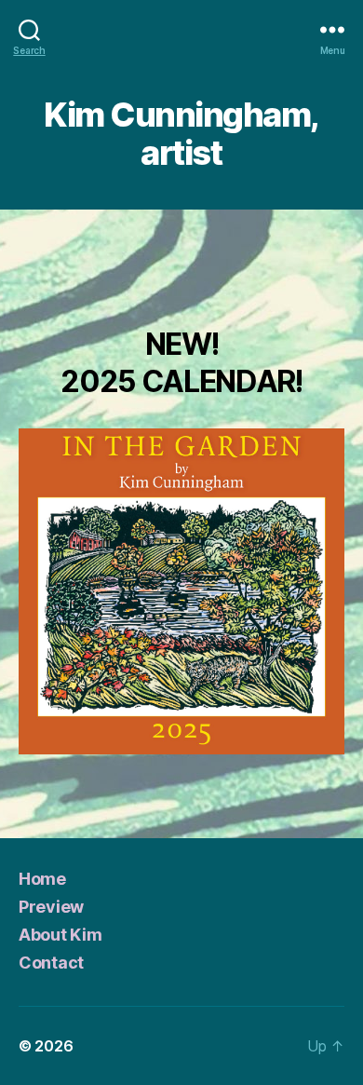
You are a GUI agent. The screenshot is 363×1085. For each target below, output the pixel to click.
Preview (51, 906)
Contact (51, 962)
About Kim (60, 934)
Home (42, 878)
